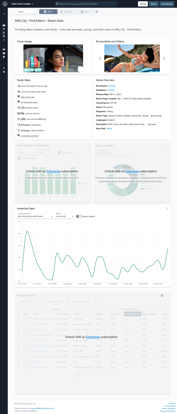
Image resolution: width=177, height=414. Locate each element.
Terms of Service (168, 409)
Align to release (88, 216)
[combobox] (88, 4)
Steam (109, 128)
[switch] (79, 216)
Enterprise (54, 171)
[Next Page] (164, 58)
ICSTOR (111, 86)
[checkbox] (48, 11)
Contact (172, 403)
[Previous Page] (100, 58)
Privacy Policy (170, 406)
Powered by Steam (167, 411)
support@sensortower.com (42, 408)
